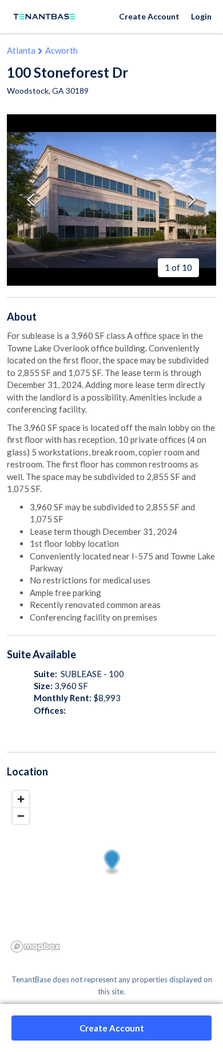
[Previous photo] (31, 199)
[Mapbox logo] (35, 946)
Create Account (149, 16)
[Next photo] (192, 199)
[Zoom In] (21, 799)
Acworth (61, 50)
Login (201, 16)
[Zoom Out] (21, 815)
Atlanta (21, 50)
